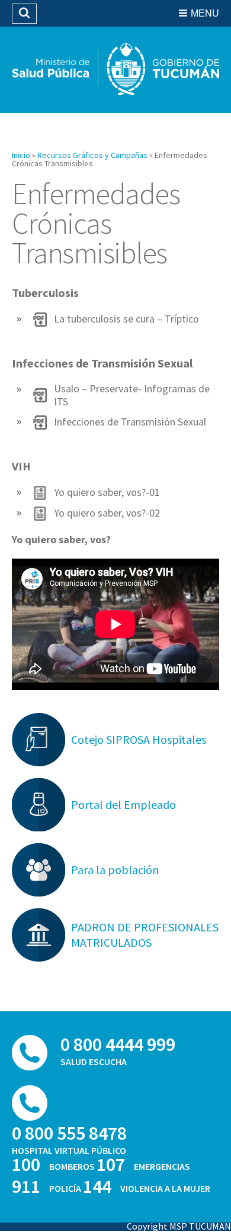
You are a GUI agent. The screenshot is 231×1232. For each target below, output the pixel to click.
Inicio (21, 155)
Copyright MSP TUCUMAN (179, 1226)
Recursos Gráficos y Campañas (92, 155)
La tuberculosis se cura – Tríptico (126, 318)
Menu (205, 13)
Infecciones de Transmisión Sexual (130, 421)
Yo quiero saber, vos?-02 (107, 513)
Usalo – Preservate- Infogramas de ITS (132, 395)
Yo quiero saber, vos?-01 (107, 492)
